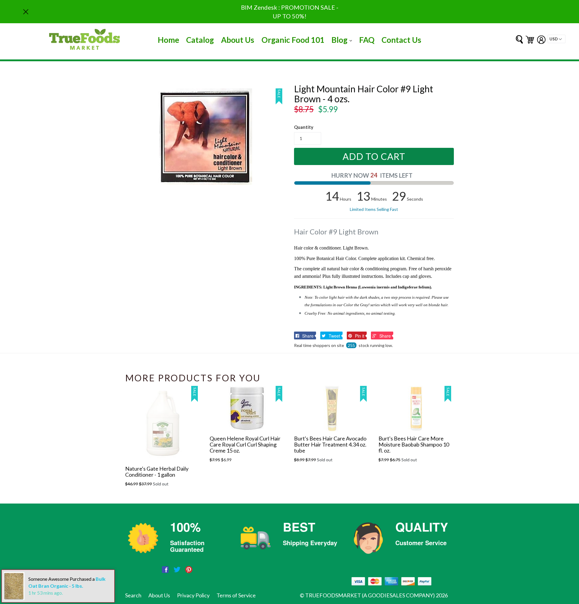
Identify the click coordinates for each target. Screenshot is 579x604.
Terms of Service (236, 595)
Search (133, 595)
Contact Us (401, 40)
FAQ (367, 40)
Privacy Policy (193, 595)
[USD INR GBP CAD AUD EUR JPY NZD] (556, 39)
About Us (237, 40)
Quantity (303, 127)
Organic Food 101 (292, 40)
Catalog (200, 40)
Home (168, 40)
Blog (343, 40)
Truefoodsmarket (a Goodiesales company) (370, 595)
